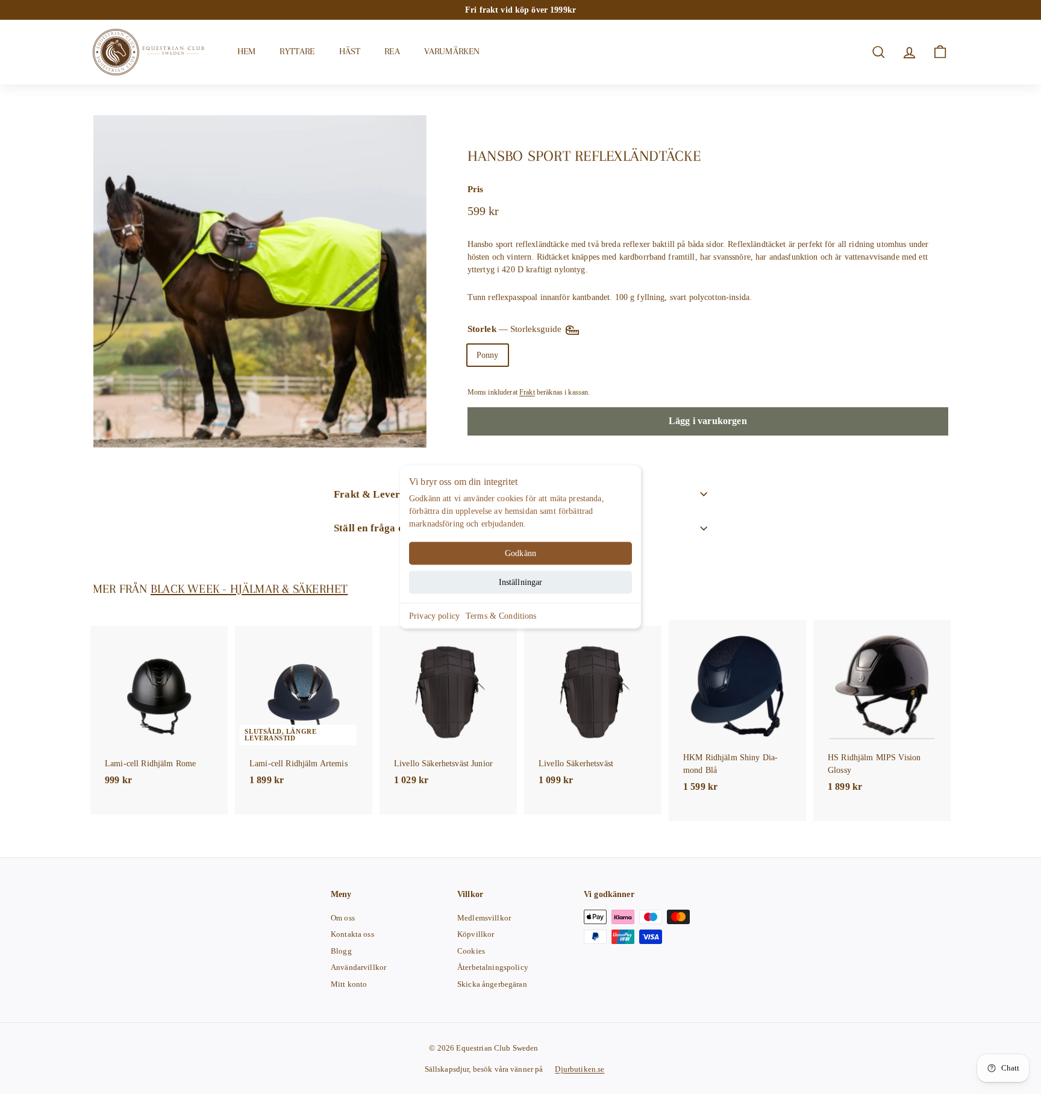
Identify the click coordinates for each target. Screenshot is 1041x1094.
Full (529, 355)
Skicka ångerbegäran (492, 984)
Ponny (488, 355)
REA (391, 51)
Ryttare (297, 51)
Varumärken (452, 51)
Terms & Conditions (501, 615)
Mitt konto (349, 984)
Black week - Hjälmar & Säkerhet (249, 589)
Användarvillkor (358, 967)
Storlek (515, 329)
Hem (246, 51)
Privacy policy (434, 615)
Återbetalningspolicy (492, 967)
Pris (475, 189)
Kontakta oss (352, 934)
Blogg (341, 950)
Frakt (527, 392)
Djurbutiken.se (579, 1069)
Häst (350, 51)
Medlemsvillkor (484, 917)
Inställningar (521, 582)
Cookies (471, 950)
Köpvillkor (475, 934)
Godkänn (520, 553)
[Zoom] (260, 281)
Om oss (343, 917)
